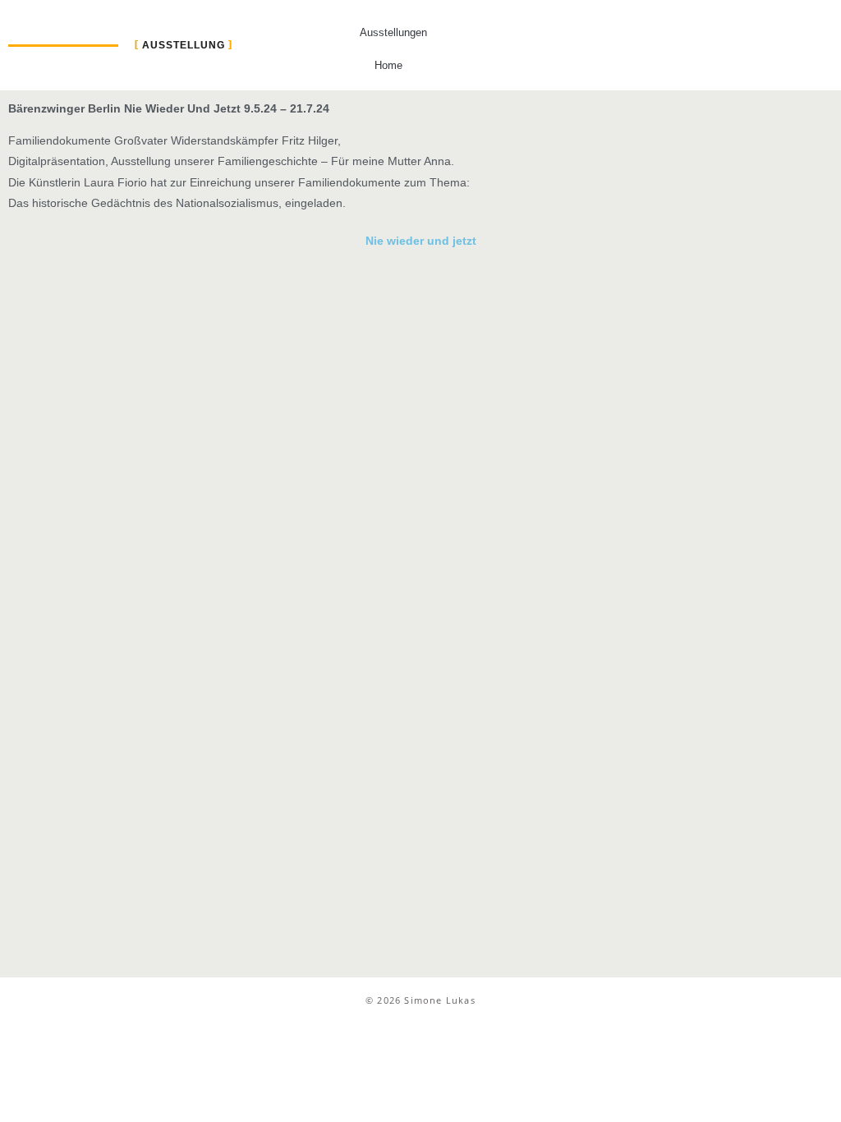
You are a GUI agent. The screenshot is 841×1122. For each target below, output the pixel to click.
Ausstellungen (393, 32)
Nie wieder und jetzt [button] (420, 240)
